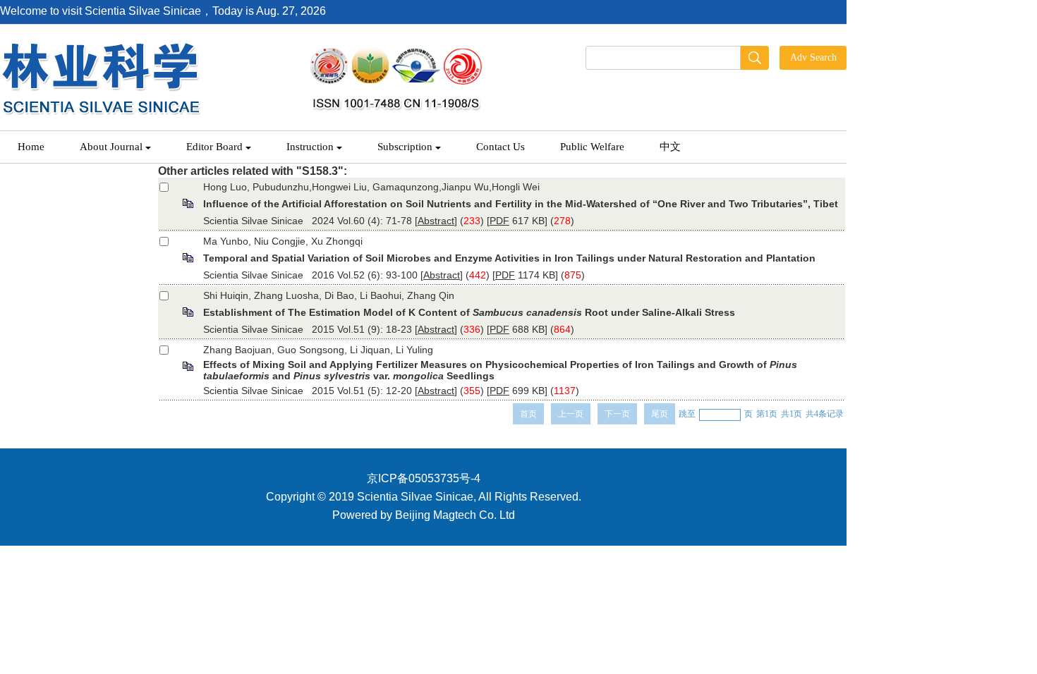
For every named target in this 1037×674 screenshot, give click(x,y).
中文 (670, 146)
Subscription (404, 146)
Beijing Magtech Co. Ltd (455, 515)
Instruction (310, 146)
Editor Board (214, 146)
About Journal (111, 146)
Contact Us (500, 146)
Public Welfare (592, 146)
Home (31, 146)
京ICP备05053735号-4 (423, 478)
